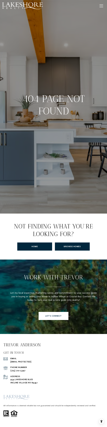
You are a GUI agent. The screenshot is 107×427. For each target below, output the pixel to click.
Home (35, 246)
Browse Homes (72, 246)
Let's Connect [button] (53, 316)
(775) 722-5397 (17, 370)
